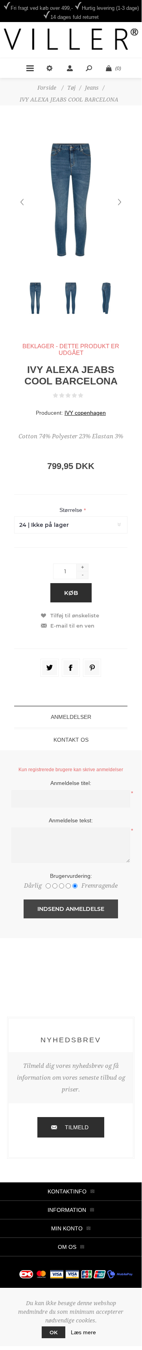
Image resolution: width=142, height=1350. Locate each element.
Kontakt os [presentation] (71, 740)
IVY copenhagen (85, 413)
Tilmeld (77, 1127)
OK (53, 1332)
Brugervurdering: (71, 876)
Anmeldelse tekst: (71, 820)
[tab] (70, 717)
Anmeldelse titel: (70, 783)
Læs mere (83, 1332)
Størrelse (71, 510)
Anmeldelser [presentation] (71, 717)
